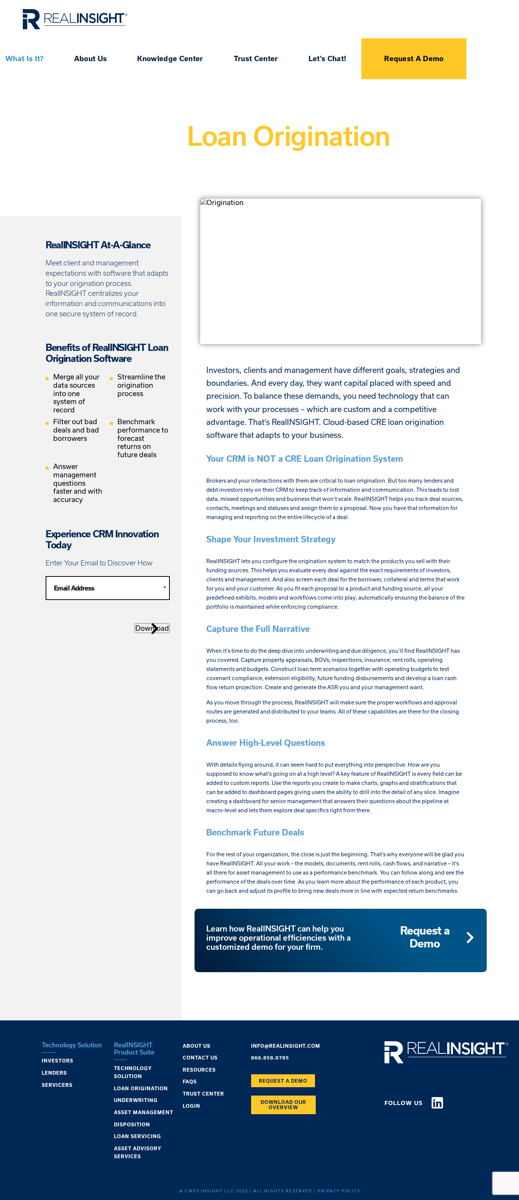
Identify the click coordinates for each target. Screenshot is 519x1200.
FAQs (190, 1081)
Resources (199, 1069)
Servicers (57, 1085)
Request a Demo (424, 937)
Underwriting (136, 1100)
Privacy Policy (339, 1191)
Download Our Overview (283, 1104)
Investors (57, 1060)
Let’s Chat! (328, 58)
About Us (90, 58)
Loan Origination (141, 1088)
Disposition (132, 1124)
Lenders (54, 1072)
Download (152, 628)
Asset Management (143, 1112)
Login (191, 1105)
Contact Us (200, 1057)
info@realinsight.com (285, 1045)
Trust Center (256, 58)
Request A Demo (414, 58)
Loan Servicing (137, 1136)
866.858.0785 (270, 1057)
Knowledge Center (170, 58)
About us (196, 1045)
